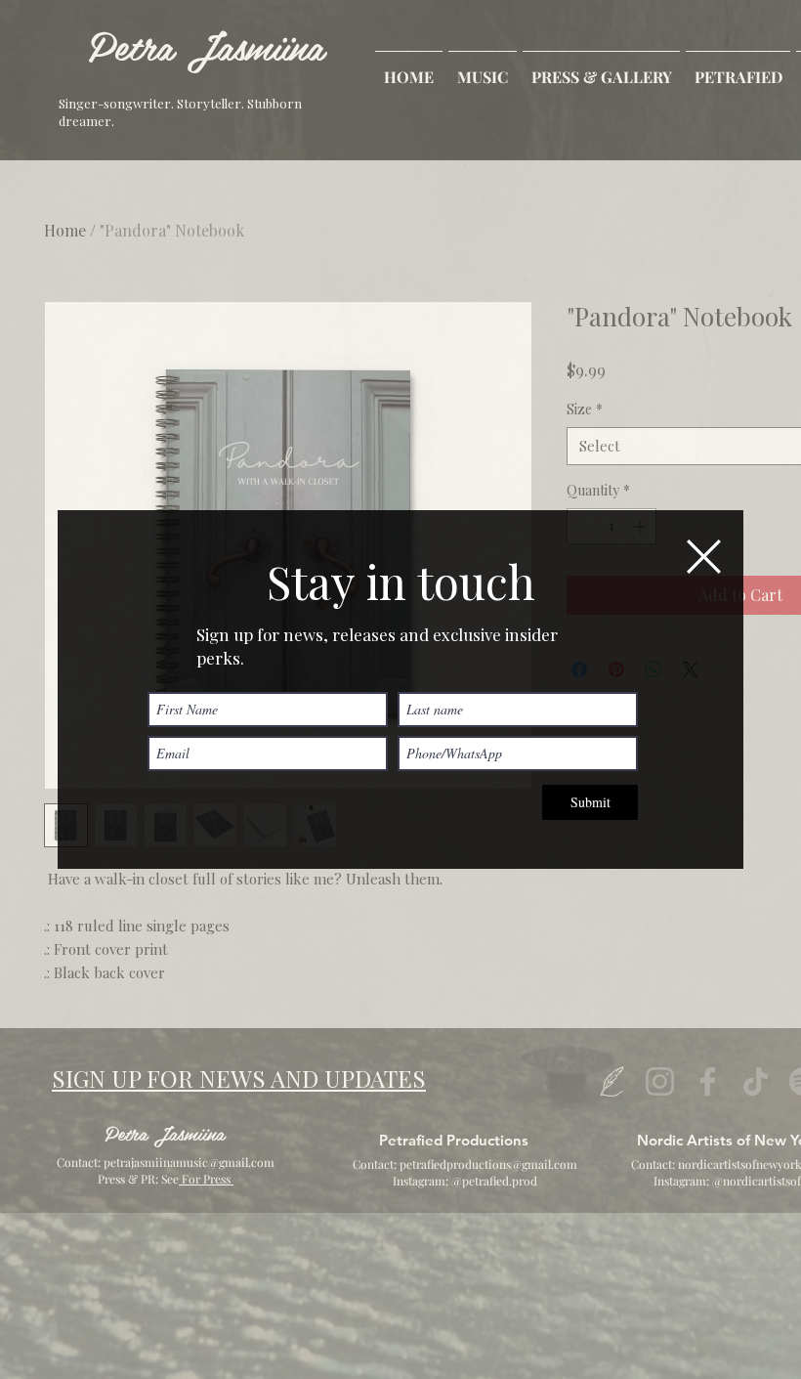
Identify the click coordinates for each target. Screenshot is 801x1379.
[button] (704, 556)
